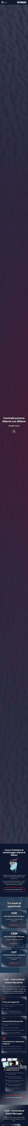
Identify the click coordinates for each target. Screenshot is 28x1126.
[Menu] (2, 2)
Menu (5, 2)
